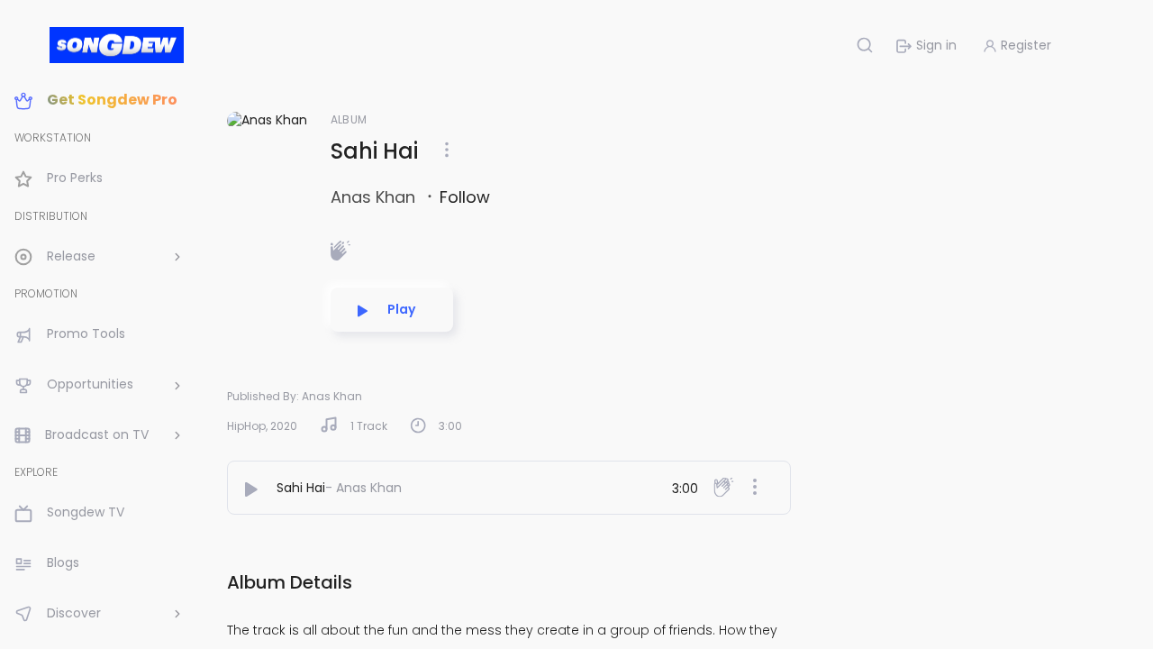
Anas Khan (375, 197)
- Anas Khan (363, 488)
